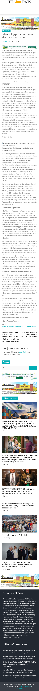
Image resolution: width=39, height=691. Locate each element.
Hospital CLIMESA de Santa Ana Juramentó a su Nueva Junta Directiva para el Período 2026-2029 (18, 564)
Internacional (6, 30)
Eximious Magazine (25, 686)
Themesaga (19, 688)
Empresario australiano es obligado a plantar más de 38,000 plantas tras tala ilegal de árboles (19, 505)
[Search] (35, 11)
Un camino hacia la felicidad (14, 535)
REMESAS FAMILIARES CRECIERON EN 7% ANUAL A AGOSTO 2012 (28, 334)
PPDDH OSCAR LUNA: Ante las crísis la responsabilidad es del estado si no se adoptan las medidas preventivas (10, 336)
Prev (3, 23)
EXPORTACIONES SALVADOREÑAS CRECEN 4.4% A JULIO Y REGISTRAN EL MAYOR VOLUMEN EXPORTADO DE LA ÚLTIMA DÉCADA (19, 424)
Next (36, 23)
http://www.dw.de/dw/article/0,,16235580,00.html (19, 327)
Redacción (6, 41)
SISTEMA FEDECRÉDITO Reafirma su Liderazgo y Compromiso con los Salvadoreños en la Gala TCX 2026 (18, 491)
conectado (22, 352)
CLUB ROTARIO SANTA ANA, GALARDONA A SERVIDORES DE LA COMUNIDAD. (19, 664)
